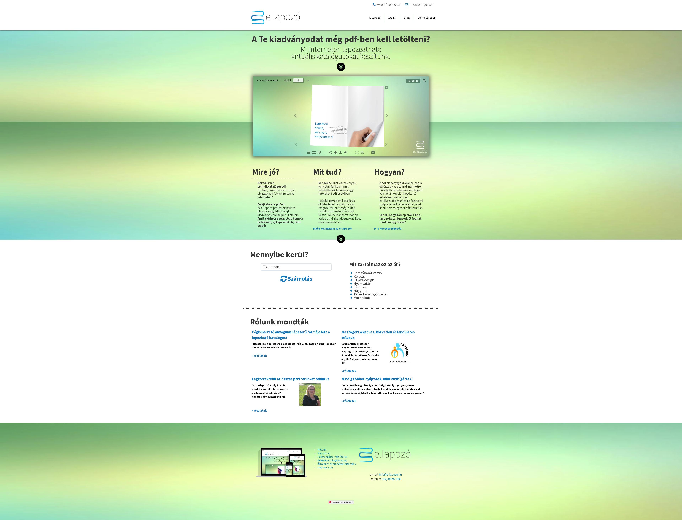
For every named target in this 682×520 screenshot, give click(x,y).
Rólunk (322, 449)
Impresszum (325, 467)
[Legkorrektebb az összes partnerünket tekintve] (310, 394)
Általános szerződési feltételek (337, 464)
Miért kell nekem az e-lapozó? (332, 228)
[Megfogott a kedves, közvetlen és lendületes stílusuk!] (399, 352)
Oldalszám (271, 267)
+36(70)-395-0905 (387, 4)
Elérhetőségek (426, 17)
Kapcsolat (324, 453)
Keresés (359, 276)
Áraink (392, 17)
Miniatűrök (362, 298)
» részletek (259, 356)
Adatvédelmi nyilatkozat (333, 460)
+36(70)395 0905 (391, 479)
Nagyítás (360, 290)
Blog (407, 17)
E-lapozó (374, 17)
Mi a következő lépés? (388, 228)
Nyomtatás (362, 283)
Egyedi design (364, 280)
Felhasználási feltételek (332, 456)
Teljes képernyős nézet (371, 294)
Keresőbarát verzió (368, 273)
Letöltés (360, 287)
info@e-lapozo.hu (420, 4)
